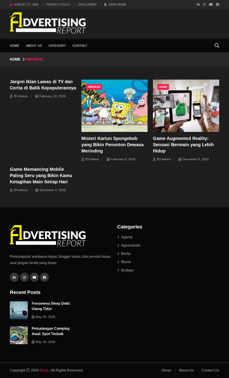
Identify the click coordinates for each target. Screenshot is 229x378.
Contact (79, 45)
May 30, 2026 (45, 317)
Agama (127, 237)
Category (57, 45)
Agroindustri (130, 245)
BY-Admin (21, 96)
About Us (34, 45)
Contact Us (210, 370)
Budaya (127, 270)
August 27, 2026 (26, 4)
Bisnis (126, 262)
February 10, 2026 (52, 96)
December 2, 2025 (52, 190)
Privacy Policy (58, 4)
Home (14, 45)
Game (163, 87)
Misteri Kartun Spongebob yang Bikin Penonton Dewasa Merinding (112, 144)
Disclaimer (87, 4)
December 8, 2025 (195, 159)
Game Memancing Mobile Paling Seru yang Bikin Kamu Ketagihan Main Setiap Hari (41, 175)
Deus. (44, 370)
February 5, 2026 (123, 159)
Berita (126, 254)
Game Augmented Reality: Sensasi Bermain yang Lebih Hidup (183, 144)
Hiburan (94, 87)
